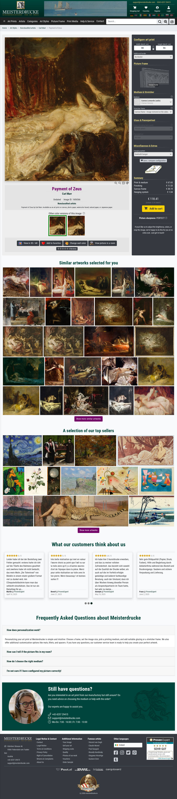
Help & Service (87, 21)
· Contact (39, 742)
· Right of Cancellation (44, 755)
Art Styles (44, 21)
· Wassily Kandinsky (95, 752)
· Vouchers (66, 759)
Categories (32, 21)
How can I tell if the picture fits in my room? (29, 651)
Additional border (140, 53)
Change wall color (77, 243)
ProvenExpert (19, 592)
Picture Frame (58, 21)
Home (4, 28)
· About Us (40, 762)
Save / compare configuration (154, 160)
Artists (22, 21)
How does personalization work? (23, 630)
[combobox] (153, 57)
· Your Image (67, 742)
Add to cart (154, 208)
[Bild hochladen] (172, 21)
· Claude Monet (93, 745)
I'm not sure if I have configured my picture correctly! (34, 670)
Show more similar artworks (88, 418)
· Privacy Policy (41, 752)
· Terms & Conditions (44, 749)
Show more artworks (88, 530)
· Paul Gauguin (93, 749)
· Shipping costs (68, 749)
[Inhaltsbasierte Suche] (166, 21)
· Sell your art (67, 745)
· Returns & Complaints (44, 759)
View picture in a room (104, 243)
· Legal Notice (41, 745)
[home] (4, 21)
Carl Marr (42, 28)
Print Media (72, 21)
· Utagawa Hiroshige (95, 755)
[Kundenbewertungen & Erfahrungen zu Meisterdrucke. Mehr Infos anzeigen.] (160, 748)
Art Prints (12, 21)
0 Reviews (72, 249)
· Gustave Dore (93, 759)
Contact (100, 21)
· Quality (65, 752)
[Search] (160, 21)
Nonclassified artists (28, 28)
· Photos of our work (69, 755)
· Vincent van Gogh (95, 742)
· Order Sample (67, 762)
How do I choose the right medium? (25, 661)
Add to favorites (53, 243)
